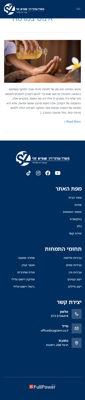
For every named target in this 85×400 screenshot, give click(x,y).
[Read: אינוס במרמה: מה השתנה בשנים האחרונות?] (42, 61)
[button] (78, 9)
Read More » (72, 121)
